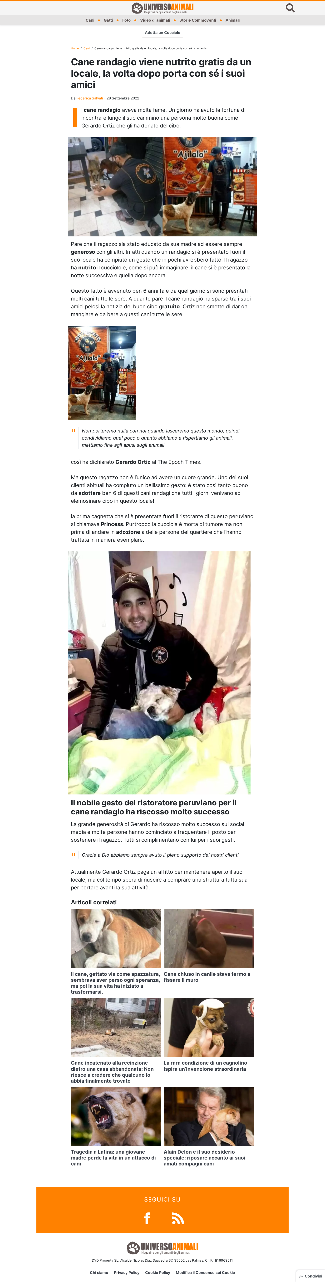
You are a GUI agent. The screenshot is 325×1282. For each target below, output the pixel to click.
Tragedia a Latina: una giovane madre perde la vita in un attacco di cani (113, 1158)
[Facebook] (147, 1217)
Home (75, 48)
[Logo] (162, 8)
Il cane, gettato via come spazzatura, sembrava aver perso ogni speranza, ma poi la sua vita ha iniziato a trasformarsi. (115, 983)
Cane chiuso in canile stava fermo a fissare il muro (207, 977)
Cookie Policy (157, 1272)
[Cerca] (290, 8)
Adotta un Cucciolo (162, 32)
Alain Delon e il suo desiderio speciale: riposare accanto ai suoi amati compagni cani (204, 1158)
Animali (233, 20)
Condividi (313, 1276)
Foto (126, 20)
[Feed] (178, 1217)
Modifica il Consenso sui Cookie (205, 1272)
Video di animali (155, 20)
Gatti (108, 20)
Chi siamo (99, 1272)
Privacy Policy (126, 1272)
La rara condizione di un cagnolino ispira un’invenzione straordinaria (205, 1066)
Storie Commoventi (197, 20)
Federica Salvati (89, 98)
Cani (90, 20)
